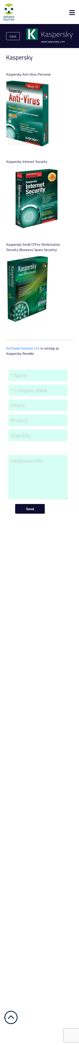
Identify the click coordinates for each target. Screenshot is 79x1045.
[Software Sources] (9, 11)
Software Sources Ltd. (23, 348)
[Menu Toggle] (72, 12)
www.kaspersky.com (53, 41)
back (13, 36)
